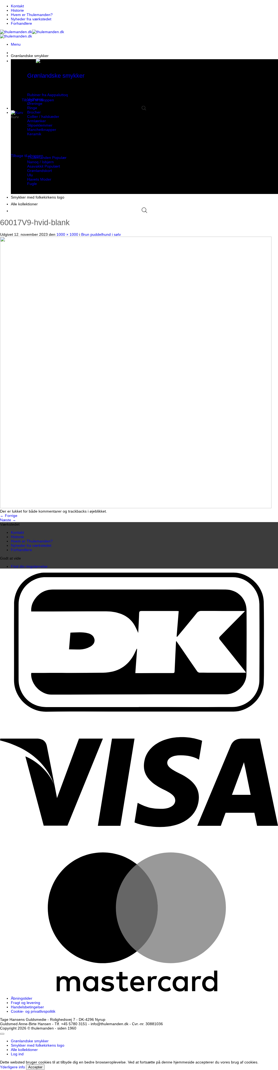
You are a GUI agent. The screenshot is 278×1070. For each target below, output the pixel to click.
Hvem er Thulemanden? (32, 14)
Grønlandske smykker (30, 56)
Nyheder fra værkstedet (31, 19)
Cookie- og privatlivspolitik (33, 1011)
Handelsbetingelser (27, 1007)
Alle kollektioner (24, 204)
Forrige (8, 515)
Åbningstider (21, 998)
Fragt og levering (25, 1002)
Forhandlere (21, 23)
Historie (17, 10)
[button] (16, 44)
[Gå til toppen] (2, 1034)
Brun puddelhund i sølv (101, 234)
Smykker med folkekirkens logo (37, 197)
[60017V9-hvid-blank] (135, 507)
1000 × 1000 (67, 234)
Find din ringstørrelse (29, 566)
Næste (8, 520)
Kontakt (17, 6)
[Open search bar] (144, 108)
